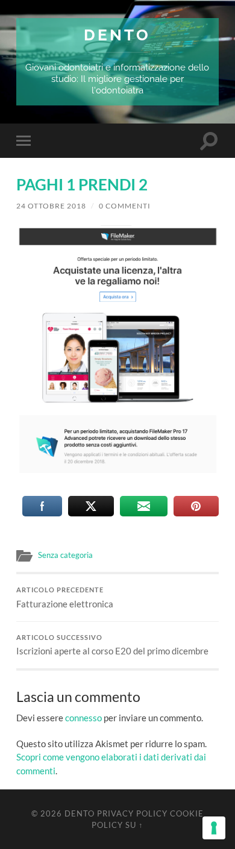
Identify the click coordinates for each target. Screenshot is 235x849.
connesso (83, 717)
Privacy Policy (132, 813)
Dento (117, 34)
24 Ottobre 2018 (51, 205)
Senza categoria (65, 555)
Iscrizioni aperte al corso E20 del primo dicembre (112, 645)
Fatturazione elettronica (64, 597)
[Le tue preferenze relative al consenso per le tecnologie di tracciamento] (213, 827)
